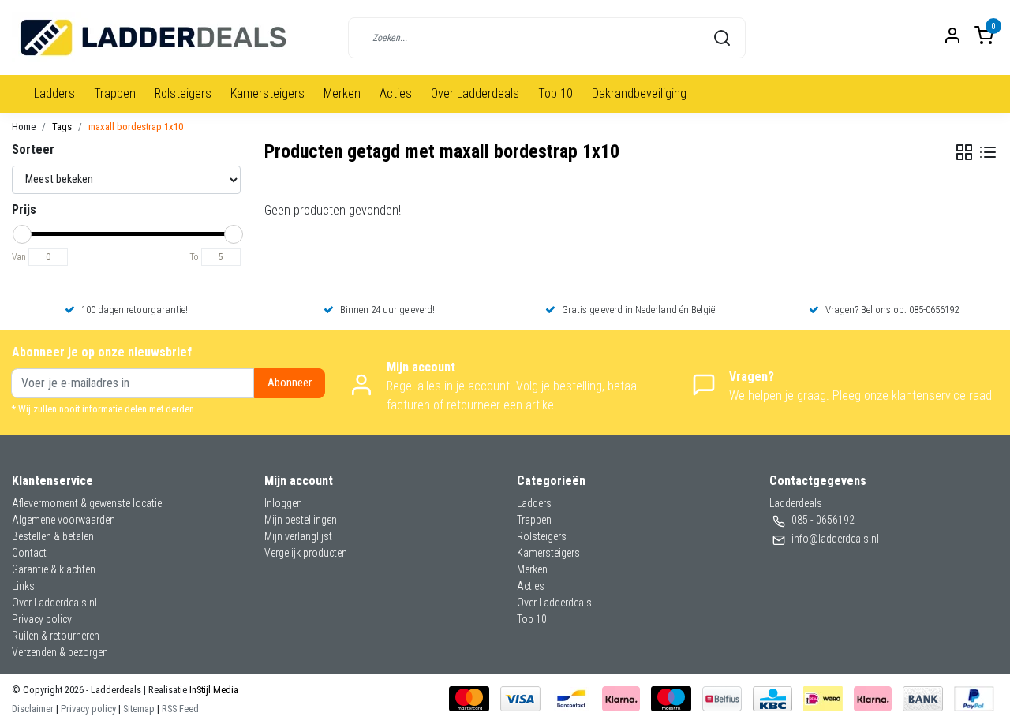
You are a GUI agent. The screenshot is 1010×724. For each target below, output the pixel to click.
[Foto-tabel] (964, 152)
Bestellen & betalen (53, 536)
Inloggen (283, 503)
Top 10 (555, 93)
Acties (396, 93)
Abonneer (289, 383)
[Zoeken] (722, 38)
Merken (342, 93)
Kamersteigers (267, 93)
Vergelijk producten (305, 553)
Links (23, 586)
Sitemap (139, 709)
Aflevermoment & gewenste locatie (87, 503)
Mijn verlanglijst (298, 536)
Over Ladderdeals (475, 93)
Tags (62, 126)
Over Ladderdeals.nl (54, 602)
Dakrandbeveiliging (639, 93)
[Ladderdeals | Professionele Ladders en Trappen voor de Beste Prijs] (154, 37)
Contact (29, 553)
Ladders (54, 93)
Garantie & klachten (53, 569)
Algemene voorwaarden (63, 519)
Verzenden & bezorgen (60, 652)
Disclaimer (33, 709)
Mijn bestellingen (300, 519)
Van (19, 257)
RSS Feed (180, 709)
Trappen (115, 93)
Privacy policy (42, 619)
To (194, 257)
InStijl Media (212, 690)
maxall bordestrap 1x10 (135, 126)
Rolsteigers (183, 93)
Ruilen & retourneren (55, 635)
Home (24, 126)
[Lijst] (988, 152)
